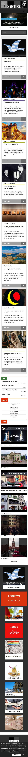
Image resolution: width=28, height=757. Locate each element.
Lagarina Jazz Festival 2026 (11, 102)
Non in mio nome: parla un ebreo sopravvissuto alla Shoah (14, 490)
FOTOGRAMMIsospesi (14, 404)
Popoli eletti (7, 62)
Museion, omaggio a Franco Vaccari (14, 227)
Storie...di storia (23, 391)
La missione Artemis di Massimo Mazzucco (10, 445)
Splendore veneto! (5, 467)
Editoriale (24, 395)
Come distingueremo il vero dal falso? (12, 354)
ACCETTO (16, 755)
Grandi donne (23, 386)
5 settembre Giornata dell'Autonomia (10, 187)
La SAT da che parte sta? (11, 144)
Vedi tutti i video (14, 561)
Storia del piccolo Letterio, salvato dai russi (11, 389)
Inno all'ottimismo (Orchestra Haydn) (9, 535)
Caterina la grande (6, 385)
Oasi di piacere (23, 382)
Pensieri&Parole (14, 417)
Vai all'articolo (7, 76)
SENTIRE (14, 408)
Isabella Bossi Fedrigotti (14, 415)
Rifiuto (24, 755)
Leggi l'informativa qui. (10, 751)
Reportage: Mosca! (5, 558)
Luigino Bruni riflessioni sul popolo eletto (14, 311)
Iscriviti (14, 600)
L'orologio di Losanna (6, 513)
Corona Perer (14, 407)
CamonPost (14, 412)
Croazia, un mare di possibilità (12, 269)
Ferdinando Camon (14, 411)
